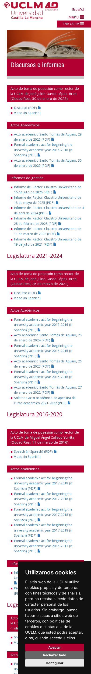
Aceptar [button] (54, 647)
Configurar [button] (54, 663)
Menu (74, 17)
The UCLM (71, 23)
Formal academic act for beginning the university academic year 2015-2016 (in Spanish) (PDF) (43, 149)
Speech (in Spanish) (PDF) (34, 451)
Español (78, 9)
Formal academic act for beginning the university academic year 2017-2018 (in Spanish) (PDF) (43, 483)
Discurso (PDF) (26, 107)
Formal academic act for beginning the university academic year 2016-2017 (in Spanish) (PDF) (43, 546)
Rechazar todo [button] (54, 655)
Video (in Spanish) (27, 113)
